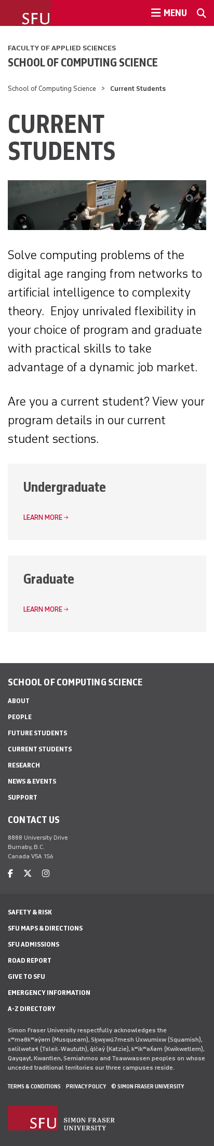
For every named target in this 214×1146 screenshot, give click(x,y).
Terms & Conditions (34, 1086)
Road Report (29, 960)
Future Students (37, 733)
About (19, 700)
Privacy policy (86, 1086)
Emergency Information (49, 992)
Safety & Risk (30, 912)
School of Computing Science (83, 62)
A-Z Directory (32, 1008)
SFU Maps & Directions (45, 928)
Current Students (40, 749)
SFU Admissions (33, 944)
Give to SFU (26, 976)
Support (22, 797)
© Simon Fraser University (147, 1086)
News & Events (32, 781)
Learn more (42, 517)
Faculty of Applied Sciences (62, 48)
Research (24, 765)
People (20, 716)
